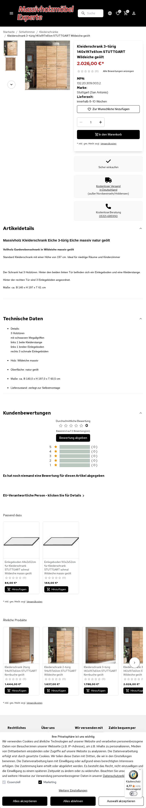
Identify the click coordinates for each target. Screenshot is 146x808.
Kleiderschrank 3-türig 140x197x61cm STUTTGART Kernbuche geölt (100, 670)
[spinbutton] (90, 122)
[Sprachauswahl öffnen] (110, 13)
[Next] (11, 84)
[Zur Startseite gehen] (46, 13)
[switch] (133, 793)
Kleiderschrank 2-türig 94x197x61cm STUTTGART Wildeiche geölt (60, 670)
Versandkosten (108, 143)
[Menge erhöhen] (100, 122)
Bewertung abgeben (73, 438)
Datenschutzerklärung (117, 776)
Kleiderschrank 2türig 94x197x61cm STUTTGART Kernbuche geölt (21, 670)
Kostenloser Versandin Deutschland (108, 188)
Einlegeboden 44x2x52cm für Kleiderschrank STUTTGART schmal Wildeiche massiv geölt (20, 567)
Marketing (49, 782)
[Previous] (11, 46)
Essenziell (13, 782)
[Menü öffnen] (11, 13)
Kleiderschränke (48, 32)
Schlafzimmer (27, 32)
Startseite (9, 32)
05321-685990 (108, 216)
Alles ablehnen (73, 801)
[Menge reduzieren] (81, 122)
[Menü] (140, 770)
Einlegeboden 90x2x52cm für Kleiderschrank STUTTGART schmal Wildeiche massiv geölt (60, 567)
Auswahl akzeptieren (121, 801)
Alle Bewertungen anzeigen (118, 71)
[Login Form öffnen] (134, 13)
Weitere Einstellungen (73, 790)
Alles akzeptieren (25, 801)
